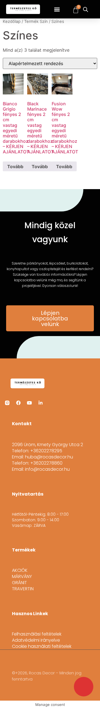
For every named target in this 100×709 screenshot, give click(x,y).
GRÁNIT (19, 583)
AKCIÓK (20, 570)
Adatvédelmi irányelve (36, 640)
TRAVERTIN (23, 589)
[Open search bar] (85, 9)
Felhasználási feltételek (36, 634)
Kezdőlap (12, 21)
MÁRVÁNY (22, 577)
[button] (57, 9)
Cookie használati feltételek (41, 646)
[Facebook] (18, 403)
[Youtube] (29, 403)
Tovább (15, 166)
